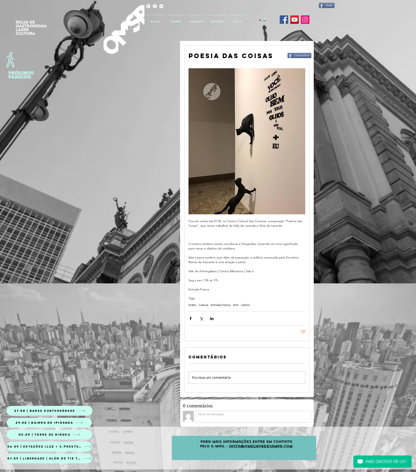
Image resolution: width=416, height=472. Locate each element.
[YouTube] (294, 19)
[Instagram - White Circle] (148, 6)
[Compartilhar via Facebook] (190, 318)
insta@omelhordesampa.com (260, 446)
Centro (245, 305)
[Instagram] (305, 19)
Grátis (192, 305)
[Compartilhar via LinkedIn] (212, 318)
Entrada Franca (220, 305)
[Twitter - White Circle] (161, 6)
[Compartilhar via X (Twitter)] (201, 318)
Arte (235, 305)
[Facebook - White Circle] (155, 6)
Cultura (203, 305)
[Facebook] (284, 19)
